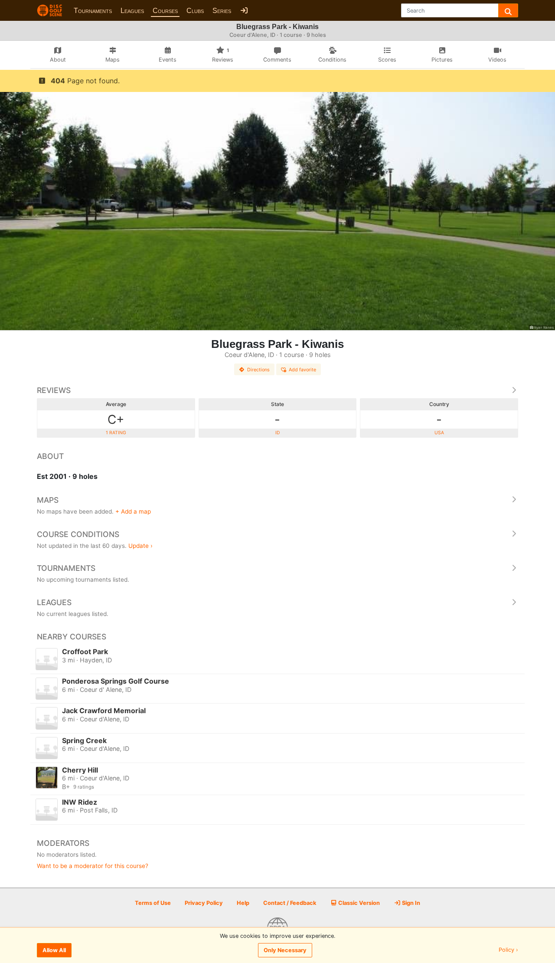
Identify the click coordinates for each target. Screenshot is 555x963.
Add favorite (302, 370)
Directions (258, 370)
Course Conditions (78, 534)
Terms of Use (153, 903)
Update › (140, 545)
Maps (48, 499)
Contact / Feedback (289, 903)
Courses (165, 10)
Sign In (410, 903)
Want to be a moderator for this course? (92, 865)
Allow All (54, 950)
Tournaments (93, 10)
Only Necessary (285, 950)
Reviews (54, 390)
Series (221, 10)
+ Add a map (133, 511)
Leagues (132, 10)
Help (243, 903)
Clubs (195, 10)
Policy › (508, 950)
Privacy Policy (204, 903)
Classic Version (358, 903)
